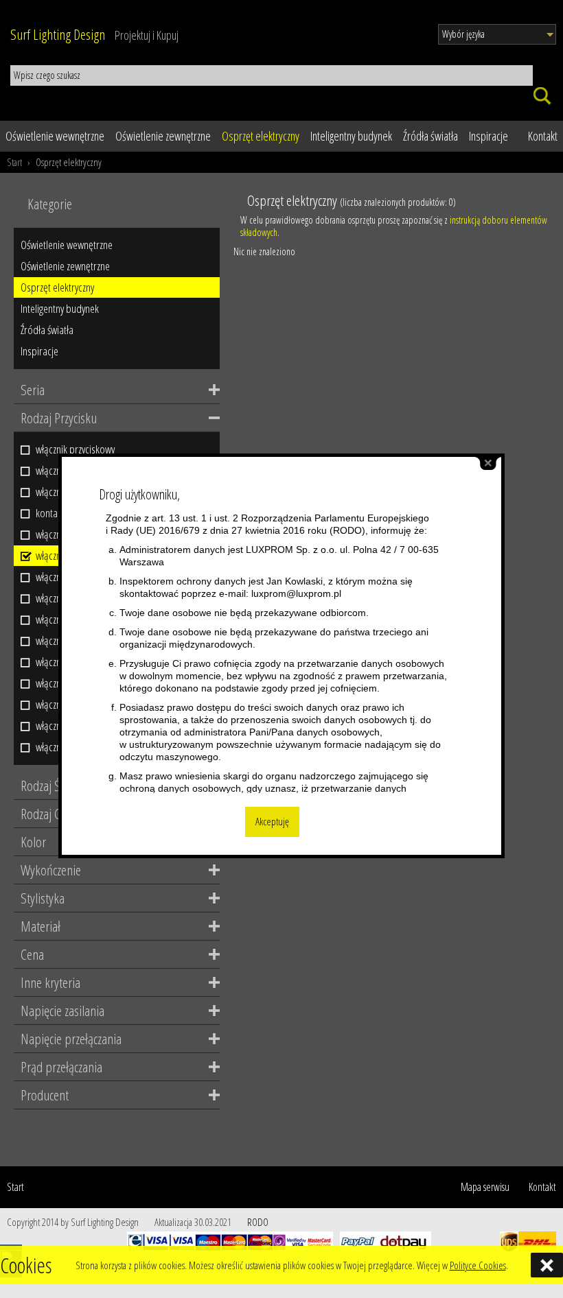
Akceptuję (272, 821)
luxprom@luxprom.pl (296, 593)
